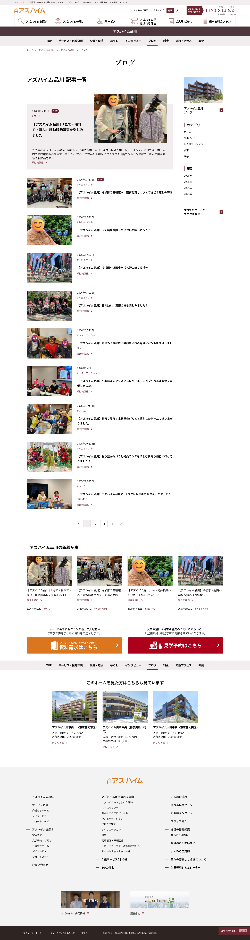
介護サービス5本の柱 (114, 859)
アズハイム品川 (68, 50)
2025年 (188, 181)
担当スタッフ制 (110, 807)
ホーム (187, 132)
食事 (186, 150)
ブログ (152, 41)
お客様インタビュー (183, 813)
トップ (30, 50)
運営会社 (85, 933)
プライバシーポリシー (33, 933)
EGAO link (107, 867)
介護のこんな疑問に (183, 843)
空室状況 (37, 835)
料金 (166, 41)
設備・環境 (96, 41)
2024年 (188, 188)
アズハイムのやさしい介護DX (117, 802)
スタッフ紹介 (179, 821)
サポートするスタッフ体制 (116, 851)
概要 (201, 41)
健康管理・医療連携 (112, 840)
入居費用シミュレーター (186, 867)
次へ (121, 523)
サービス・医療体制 (71, 41)
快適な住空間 (109, 824)
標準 (170, 10)
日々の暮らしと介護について (188, 859)
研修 (186, 156)
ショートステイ (40, 821)
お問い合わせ (40, 865)
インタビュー (133, 41)
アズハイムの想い (43, 797)
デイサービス (39, 816)
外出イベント (191, 138)
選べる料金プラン (182, 805)
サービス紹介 (40, 805)
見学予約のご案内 (41, 840)
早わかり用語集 (179, 835)
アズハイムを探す (47, 50)
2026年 (188, 175)
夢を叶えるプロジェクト (115, 813)
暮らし (114, 41)
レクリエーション (193, 144)
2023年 (188, 194)
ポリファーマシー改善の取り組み (122, 846)
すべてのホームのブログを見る (194, 212)
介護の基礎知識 (180, 829)
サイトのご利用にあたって (62, 933)
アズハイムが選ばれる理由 (117, 797)
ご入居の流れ (179, 797)
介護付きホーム (40, 810)
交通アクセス (184, 41)
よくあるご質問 (141, 10)
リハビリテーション (112, 818)
